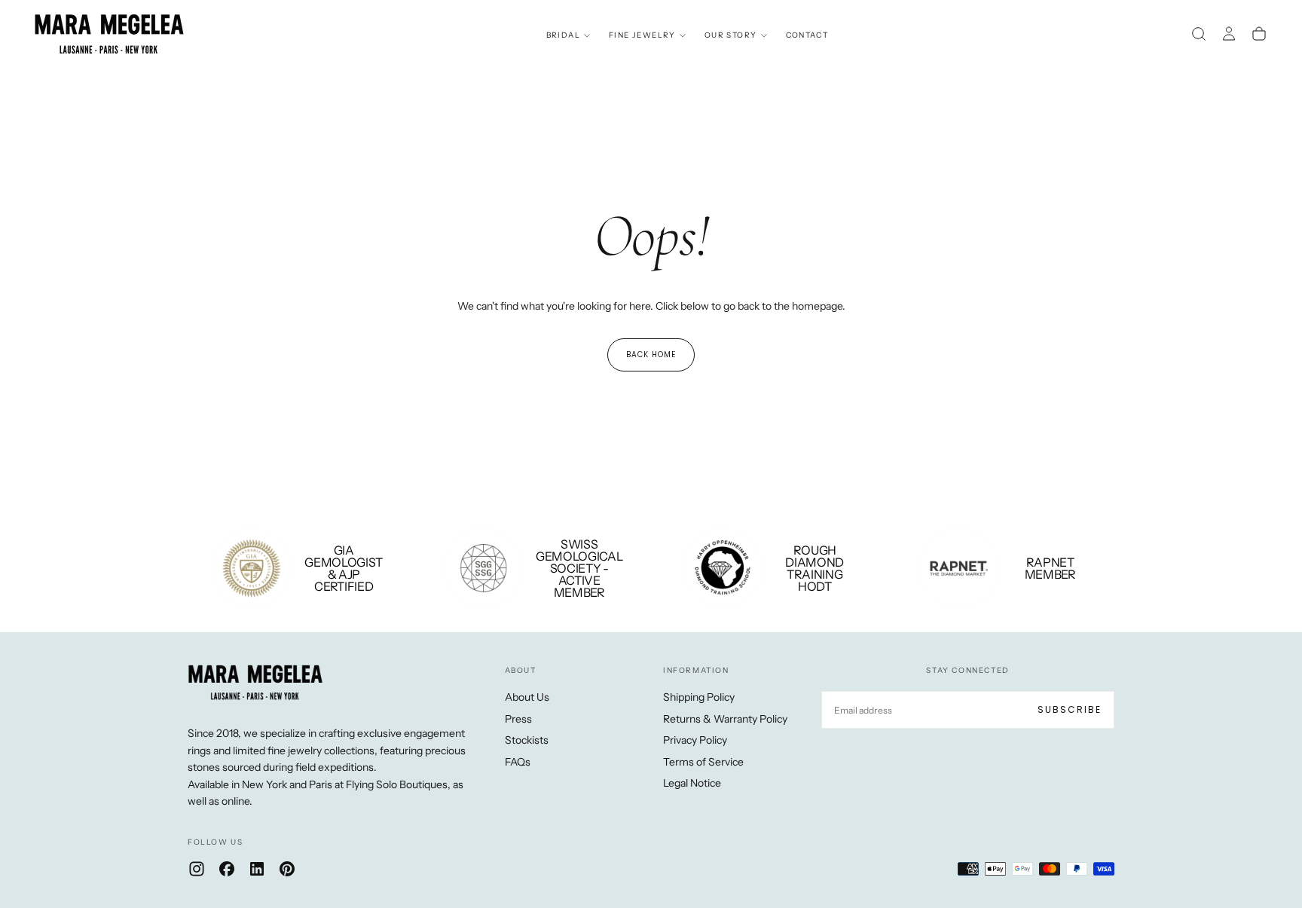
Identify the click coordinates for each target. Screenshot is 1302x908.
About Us (527, 697)
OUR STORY (730, 35)
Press (518, 719)
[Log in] (1229, 34)
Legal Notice (692, 783)
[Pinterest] (287, 869)
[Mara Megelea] (255, 682)
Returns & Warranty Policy (725, 719)
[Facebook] (227, 869)
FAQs (517, 762)
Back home (651, 354)
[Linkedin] (257, 869)
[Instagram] (197, 869)
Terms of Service (703, 762)
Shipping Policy (699, 697)
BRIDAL (563, 35)
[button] (1199, 34)
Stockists (527, 740)
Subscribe (1070, 709)
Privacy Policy (695, 740)
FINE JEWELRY (642, 35)
